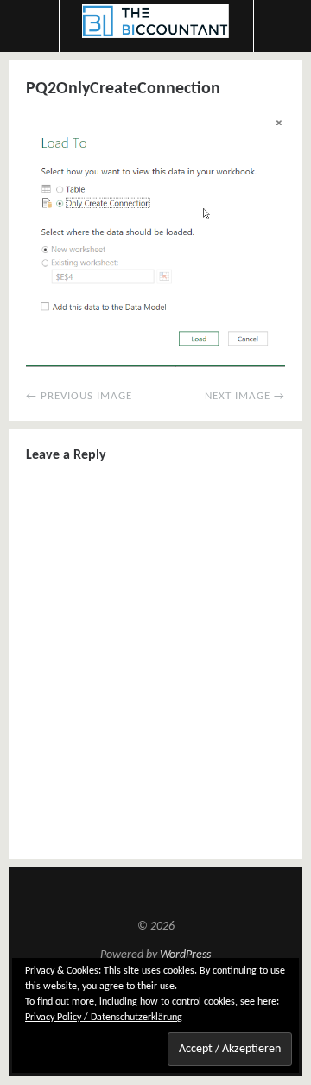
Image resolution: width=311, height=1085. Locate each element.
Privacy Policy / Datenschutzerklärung (103, 1017)
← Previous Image (79, 396)
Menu (30, 26)
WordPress (185, 955)
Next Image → (245, 396)
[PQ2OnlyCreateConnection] (155, 364)
